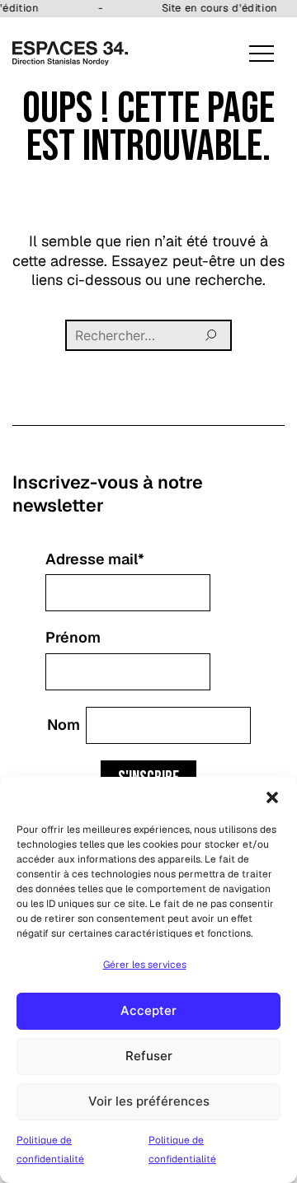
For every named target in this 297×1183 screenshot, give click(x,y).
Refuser (148, 1056)
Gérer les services (144, 964)
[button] (272, 797)
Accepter (148, 1010)
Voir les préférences (149, 1101)
